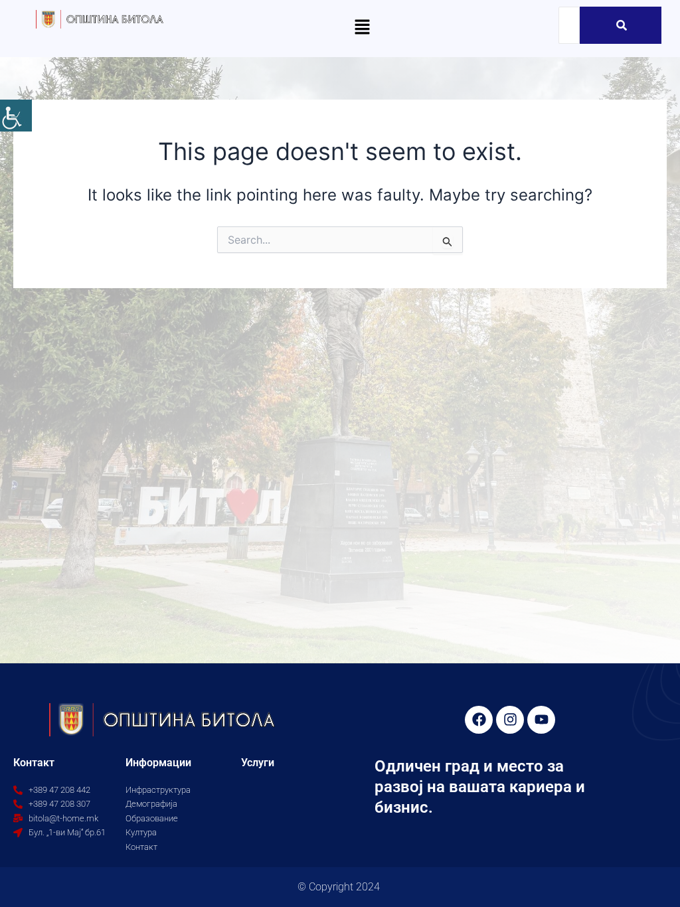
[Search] (621, 25)
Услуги (257, 762)
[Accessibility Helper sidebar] (16, 115)
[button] (362, 27)
